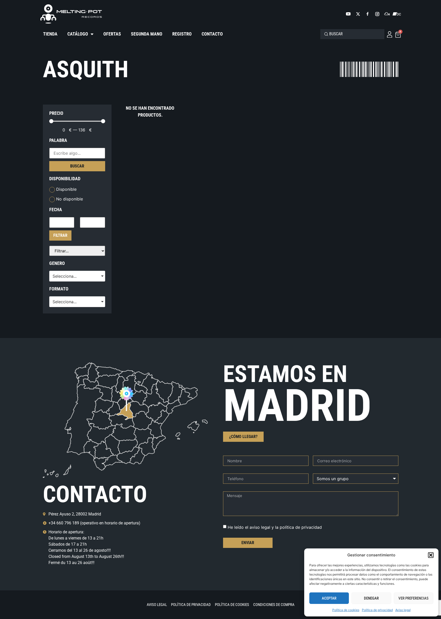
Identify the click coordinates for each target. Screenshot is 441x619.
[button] (430, 555)
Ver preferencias (413, 598)
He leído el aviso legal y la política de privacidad (275, 527)
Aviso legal (403, 610)
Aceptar (329, 598)
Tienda (50, 34)
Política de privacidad (377, 610)
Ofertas (112, 34)
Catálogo (77, 34)
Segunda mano (146, 34)
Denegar (371, 598)
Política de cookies (345, 610)
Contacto (212, 34)
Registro (182, 34)
